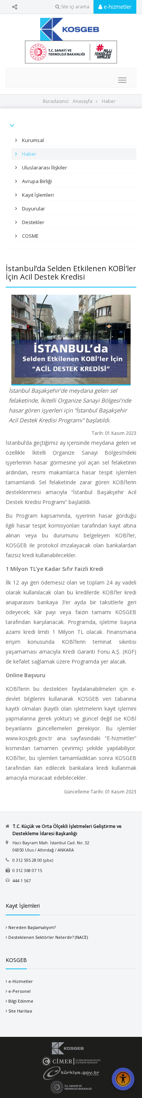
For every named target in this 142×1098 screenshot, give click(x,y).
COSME (30, 235)
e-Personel (19, 991)
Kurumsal (32, 140)
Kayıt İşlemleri (37, 194)
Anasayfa (82, 101)
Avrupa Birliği (36, 181)
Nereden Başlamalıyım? (32, 927)
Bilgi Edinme (20, 1001)
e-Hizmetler (20, 981)
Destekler (32, 222)
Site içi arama (75, 6)
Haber (108, 101)
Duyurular (33, 208)
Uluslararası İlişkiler (44, 167)
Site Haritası (20, 1011)
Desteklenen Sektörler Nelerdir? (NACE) (48, 937)
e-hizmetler (116, 6)
